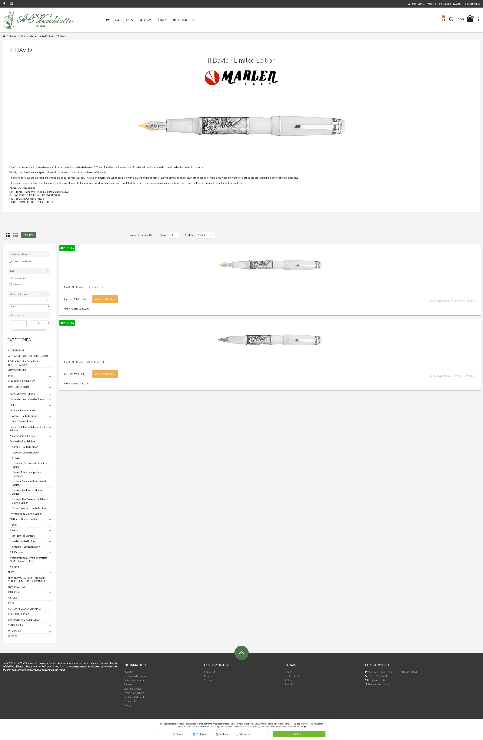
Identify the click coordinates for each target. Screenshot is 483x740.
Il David (62, 36)
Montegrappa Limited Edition (26, 513)
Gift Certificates (293, 676)
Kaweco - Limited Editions (24, 415)
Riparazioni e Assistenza (24, 619)
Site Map (208, 680)
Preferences (202, 733)
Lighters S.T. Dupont (21, 381)
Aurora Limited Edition (22, 393)
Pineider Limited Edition (23, 541)
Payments (129, 684)
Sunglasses (15, 625)
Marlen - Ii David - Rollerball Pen (85, 361)
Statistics (224, 733)
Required (181, 733)
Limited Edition (17, 36)
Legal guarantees (132, 688)
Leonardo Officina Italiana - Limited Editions (29, 429)
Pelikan (14, 530)
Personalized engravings (25, 608)
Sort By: (189, 235)
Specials (289, 684)
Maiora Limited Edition (22, 435)
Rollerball (17, 284)
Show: (163, 235)
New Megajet (16, 586)
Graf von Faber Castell (22, 410)
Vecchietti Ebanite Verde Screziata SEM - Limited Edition (28, 559)
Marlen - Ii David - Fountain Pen (83, 287)
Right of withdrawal (134, 697)
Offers (12, 597)
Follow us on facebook (379, 684)
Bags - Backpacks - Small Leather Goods (24, 363)
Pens (11, 603)
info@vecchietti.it (377, 680)
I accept (299, 733)
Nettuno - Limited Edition (24, 519)
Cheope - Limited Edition (25, 452)
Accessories (16, 350)
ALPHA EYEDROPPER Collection (28, 355)
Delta (13, 405)
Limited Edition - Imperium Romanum (26, 474)
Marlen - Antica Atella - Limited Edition (29, 483)
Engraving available (22, 261)
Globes (12, 636)
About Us (128, 671)
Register (446, 4)
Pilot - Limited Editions (22, 535)
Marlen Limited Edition (41, 36)
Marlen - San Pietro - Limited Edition (27, 492)
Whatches (14, 630)
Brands (288, 671)
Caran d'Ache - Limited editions (27, 399)
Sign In (433, 4)
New (11, 572)
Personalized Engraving (136, 676)
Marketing (245, 733)
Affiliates (289, 680)
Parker (13, 524)
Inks (10, 375)
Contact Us (473, 4)
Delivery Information (134, 680)
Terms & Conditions (134, 692)
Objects (13, 592)
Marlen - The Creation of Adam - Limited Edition (30, 501)
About (459, 4)
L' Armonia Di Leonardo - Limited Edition (30, 465)
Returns (208, 676)
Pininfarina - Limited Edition (25, 546)
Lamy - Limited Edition (22, 421)
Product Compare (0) (140, 235)
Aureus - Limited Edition (25, 446)
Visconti (14, 566)
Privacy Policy (131, 701)
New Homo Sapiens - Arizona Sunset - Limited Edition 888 (26, 579)
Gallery (127, 705)
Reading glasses (18, 614)
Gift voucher (17, 370)
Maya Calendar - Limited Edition (29, 508)
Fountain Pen (19, 278)
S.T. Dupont (16, 552)
